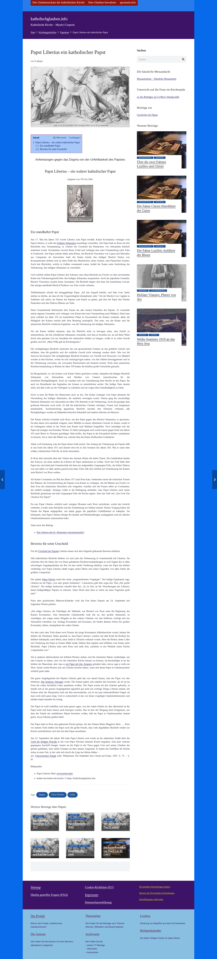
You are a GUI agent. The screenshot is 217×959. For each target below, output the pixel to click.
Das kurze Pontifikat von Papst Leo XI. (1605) (114, 851)
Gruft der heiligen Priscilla (44, 741)
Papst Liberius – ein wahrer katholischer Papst (58, 142)
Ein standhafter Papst (50, 145)
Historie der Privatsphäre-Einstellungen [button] (157, 893)
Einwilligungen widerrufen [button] (151, 899)
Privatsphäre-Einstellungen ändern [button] (154, 887)
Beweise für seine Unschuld (53, 149)
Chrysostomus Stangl (45, 755)
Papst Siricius (48, 579)
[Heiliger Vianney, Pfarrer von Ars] (161, 282)
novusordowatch (65, 773)
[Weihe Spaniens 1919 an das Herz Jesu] (161, 327)
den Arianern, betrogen (52, 681)
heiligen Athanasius (66, 243)
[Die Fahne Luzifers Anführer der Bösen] (161, 238)
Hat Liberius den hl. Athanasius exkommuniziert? (60, 532)
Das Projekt (38, 916)
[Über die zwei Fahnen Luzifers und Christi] (161, 149)
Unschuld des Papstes (48, 551)
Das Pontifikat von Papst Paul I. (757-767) (43, 824)
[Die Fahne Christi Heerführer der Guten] (161, 194)
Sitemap (36, 887)
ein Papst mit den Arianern (79, 664)
